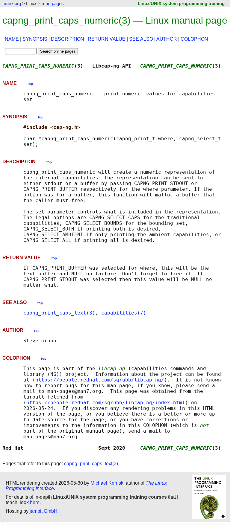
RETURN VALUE (106, 39)
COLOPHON (194, 39)
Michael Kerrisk (106, 483)
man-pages (53, 3)
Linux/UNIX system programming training (181, 3)
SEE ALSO (141, 39)
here (35, 502)
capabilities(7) (123, 313)
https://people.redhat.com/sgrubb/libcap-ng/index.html (105, 402)
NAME (12, 39)
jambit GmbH (44, 511)
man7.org (11, 3)
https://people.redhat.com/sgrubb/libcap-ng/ (99, 380)
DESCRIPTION (67, 39)
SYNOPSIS (34, 39)
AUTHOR (166, 39)
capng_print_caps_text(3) (59, 313)
